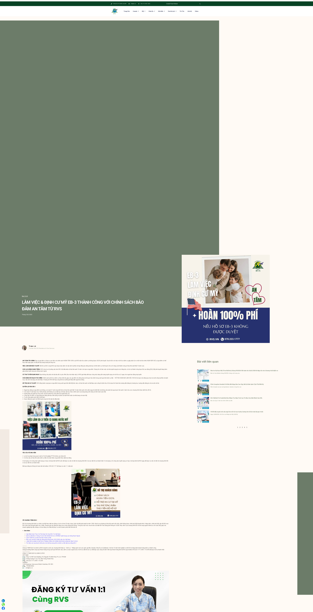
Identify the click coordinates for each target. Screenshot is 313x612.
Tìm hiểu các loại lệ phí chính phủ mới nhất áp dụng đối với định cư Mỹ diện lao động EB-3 (51, 543)
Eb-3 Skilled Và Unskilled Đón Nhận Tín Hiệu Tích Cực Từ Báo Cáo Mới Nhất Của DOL (236, 398)
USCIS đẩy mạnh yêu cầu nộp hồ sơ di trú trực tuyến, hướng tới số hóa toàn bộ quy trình (236, 412)
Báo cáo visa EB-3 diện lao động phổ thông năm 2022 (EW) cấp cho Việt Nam (48, 539)
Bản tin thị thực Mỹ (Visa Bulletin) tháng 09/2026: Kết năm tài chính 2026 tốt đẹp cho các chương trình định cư (244, 370)
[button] (25, 296)
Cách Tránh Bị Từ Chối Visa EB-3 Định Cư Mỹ (38, 537)
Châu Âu (151, 11)
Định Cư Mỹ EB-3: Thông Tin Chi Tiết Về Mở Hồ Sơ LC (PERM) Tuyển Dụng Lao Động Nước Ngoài (53, 536)
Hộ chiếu (160, 11)
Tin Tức (182, 11)
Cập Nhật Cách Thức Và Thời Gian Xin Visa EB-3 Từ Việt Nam (43, 534)
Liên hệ (190, 11)
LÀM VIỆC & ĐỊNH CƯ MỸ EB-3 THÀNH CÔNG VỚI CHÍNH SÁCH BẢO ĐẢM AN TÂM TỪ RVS (52, 541)
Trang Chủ (127, 11)
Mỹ (143, 11)
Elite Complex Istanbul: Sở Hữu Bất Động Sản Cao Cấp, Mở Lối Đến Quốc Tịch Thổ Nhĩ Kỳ (237, 384)
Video (196, 11)
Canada (135, 11)
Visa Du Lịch (171, 11)
